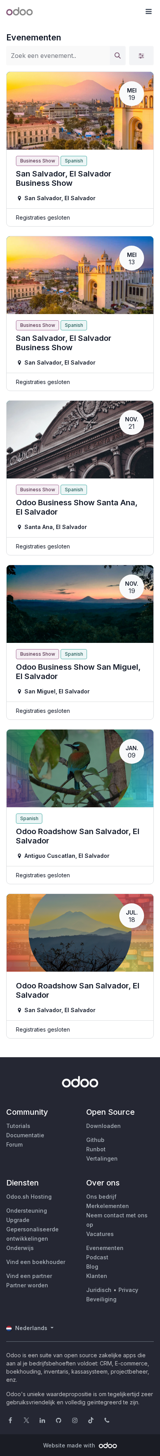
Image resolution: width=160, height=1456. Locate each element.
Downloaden (103, 1126)
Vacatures (100, 1234)
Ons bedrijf (101, 1196)
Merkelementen (107, 1206)
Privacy (128, 1290)
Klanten (96, 1276)
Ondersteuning (26, 1210)
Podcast (97, 1257)
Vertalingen (102, 1158)
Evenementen (104, 1248)
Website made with (70, 1445)
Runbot (96, 1149)
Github (95, 1140)
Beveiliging (101, 1299)
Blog (92, 1266)
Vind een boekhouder (35, 1262)
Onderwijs (20, 1248)
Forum (14, 1144)
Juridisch (98, 1290)
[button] (148, 11)
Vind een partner (29, 1276)
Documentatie (25, 1135)
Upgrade (18, 1220)
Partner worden (27, 1285)
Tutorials (18, 1126)
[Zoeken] (118, 55)
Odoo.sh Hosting (29, 1196)
